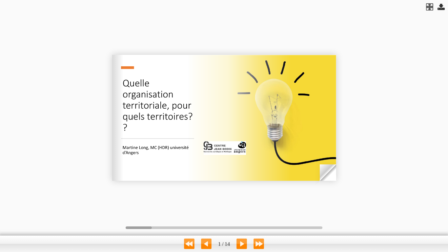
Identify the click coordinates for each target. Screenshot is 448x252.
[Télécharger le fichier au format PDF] (441, 6)
